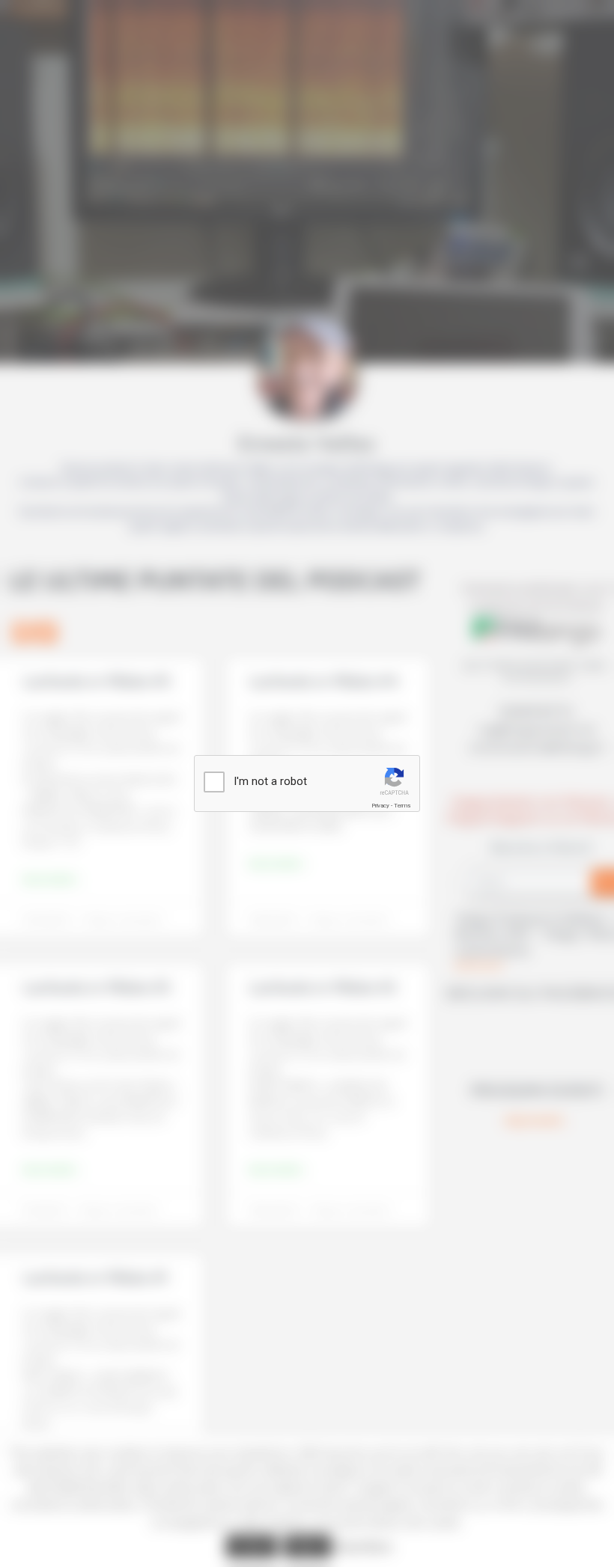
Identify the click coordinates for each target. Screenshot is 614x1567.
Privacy (380, 805)
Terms (402, 805)
